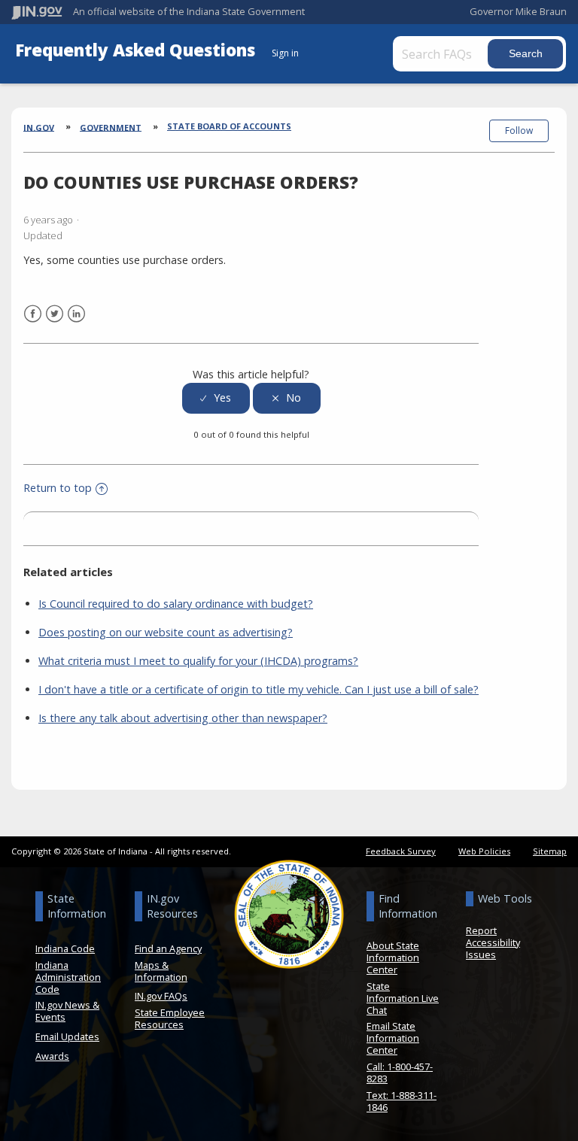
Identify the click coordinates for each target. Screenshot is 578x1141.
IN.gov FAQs (161, 996)
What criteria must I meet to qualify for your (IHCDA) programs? (198, 661)
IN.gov (38, 126)
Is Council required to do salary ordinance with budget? (175, 603)
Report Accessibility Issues (493, 942)
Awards (52, 1056)
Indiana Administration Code (68, 977)
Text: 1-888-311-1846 (402, 1101)
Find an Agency (168, 948)
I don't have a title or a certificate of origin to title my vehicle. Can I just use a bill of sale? (258, 689)
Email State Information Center (393, 1038)
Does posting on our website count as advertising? (165, 632)
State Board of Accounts (229, 126)
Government (110, 126)
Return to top (57, 488)
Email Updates (67, 1036)
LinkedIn (76, 314)
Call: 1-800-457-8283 (400, 1073)
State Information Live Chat (403, 998)
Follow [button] (519, 130)
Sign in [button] (285, 53)
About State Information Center (393, 957)
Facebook (32, 314)
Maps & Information (161, 971)
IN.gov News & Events (67, 1011)
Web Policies (484, 851)
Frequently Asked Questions (137, 50)
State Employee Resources (170, 1018)
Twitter (54, 314)
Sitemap (550, 851)
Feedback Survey (401, 851)
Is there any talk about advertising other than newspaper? (182, 718)
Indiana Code (65, 948)
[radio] (216, 398)
